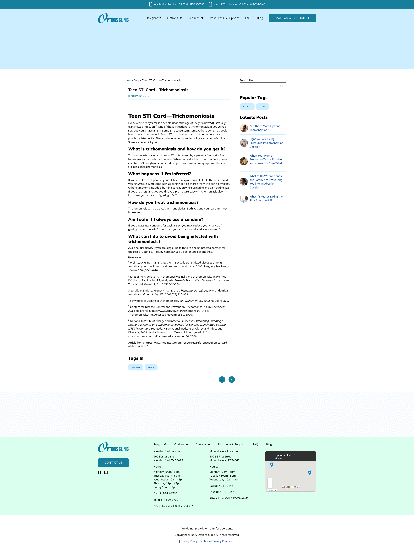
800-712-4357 (184, 506)
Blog (260, 18)
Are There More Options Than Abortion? (265, 128)
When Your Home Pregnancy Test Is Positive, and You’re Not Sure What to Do (267, 161)
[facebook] (99, 472)
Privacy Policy (189, 541)
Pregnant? (154, 18)
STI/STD (135, 367)
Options (172, 18)
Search (281, 86)
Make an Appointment (292, 18)
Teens (151, 367)
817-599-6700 (197, 4)
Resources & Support (224, 18)
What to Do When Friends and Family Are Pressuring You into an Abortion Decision (266, 181)
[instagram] (106, 472)
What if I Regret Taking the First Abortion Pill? (266, 198)
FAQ (248, 18)
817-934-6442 (257, 4)
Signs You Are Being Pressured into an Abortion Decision (266, 143)
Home (127, 80)
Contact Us (113, 462)
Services (194, 18)
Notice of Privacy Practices (217, 541)
